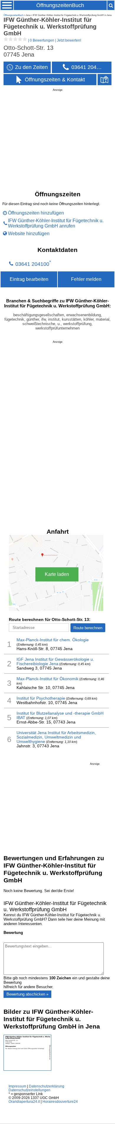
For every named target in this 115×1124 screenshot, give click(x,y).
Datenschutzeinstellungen (29, 1090)
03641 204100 (32, 264)
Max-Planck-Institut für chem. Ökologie (53, 640)
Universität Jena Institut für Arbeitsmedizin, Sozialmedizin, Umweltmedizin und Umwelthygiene (56, 737)
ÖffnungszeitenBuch (60, 5)
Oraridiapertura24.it (24, 1101)
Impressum (17, 1086)
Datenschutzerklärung (46, 1086)
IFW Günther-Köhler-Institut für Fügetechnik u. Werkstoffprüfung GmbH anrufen (56, 223)
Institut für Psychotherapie (41, 698)
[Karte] (104, 79)
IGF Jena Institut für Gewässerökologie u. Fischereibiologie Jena (55, 661)
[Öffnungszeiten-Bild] (27, 1069)
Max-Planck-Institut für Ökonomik (47, 679)
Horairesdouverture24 (60, 1101)
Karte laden (57, 574)
